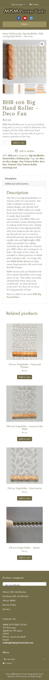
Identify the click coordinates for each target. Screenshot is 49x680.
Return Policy (9, 604)
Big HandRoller (30, 33)
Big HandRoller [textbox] (24, 585)
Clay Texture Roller (29, 161)
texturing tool (10, 167)
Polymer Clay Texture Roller (22, 164)
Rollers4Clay (16, 33)
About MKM (9, 600)
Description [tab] (10, 178)
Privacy (6, 609)
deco (42, 161)
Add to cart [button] (24, 377)
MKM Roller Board (20, 261)
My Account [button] (17, 4)
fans (5, 164)
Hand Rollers (9, 158)
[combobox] (24, 584)
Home (5, 33)
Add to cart (18, 142)
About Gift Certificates (14, 592)
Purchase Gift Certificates (15, 596)
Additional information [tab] (16, 183)
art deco (40, 158)
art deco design (10, 161)
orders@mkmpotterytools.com (18, 642)
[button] (42, 44)
